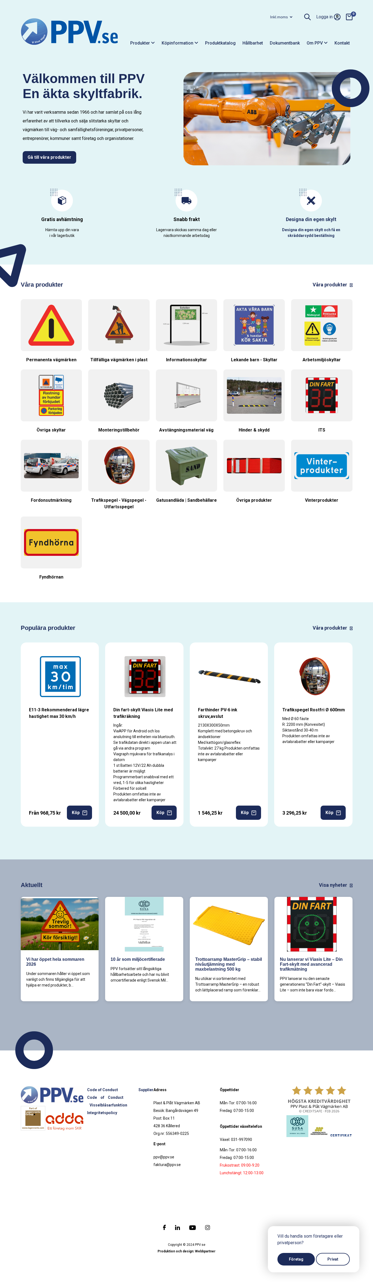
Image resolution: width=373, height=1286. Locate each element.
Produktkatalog (220, 43)
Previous (178, 117)
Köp (76, 812)
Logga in (324, 16)
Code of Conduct (102, 1090)
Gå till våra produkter (49, 157)
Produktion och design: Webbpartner (186, 1251)
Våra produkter (330, 284)
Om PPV (315, 43)
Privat (332, 1259)
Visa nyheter (333, 885)
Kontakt (342, 43)
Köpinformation (178, 43)
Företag (296, 1259)
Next (356, 117)
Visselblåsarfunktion (108, 1105)
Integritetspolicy (102, 1113)
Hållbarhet (252, 43)
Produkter (140, 43)
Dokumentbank (285, 43)
